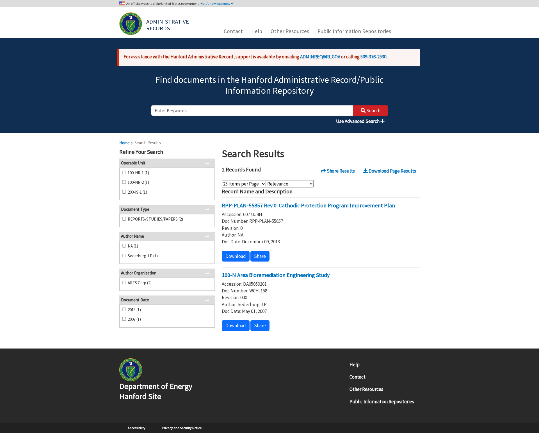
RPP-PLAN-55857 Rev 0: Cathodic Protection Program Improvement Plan (308, 205)
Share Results (340, 171)
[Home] (130, 23)
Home (124, 142)
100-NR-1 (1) (138, 172)
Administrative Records (168, 24)
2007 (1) (134, 319)
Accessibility (136, 428)
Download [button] (235, 256)
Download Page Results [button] (392, 171)
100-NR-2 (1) (138, 182)
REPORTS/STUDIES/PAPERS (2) (155, 219)
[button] (209, 152)
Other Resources (290, 31)
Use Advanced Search (358, 121)
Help (256, 31)
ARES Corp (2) (140, 282)
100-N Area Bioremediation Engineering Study (276, 274)
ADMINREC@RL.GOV (320, 57)
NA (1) (133, 246)
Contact (233, 31)
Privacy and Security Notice (182, 428)
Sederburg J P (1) (143, 255)
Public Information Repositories (354, 31)
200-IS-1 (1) (137, 192)
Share (260, 256)
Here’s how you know (215, 3)
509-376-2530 (373, 57)
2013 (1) (134, 309)
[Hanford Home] (130, 369)
